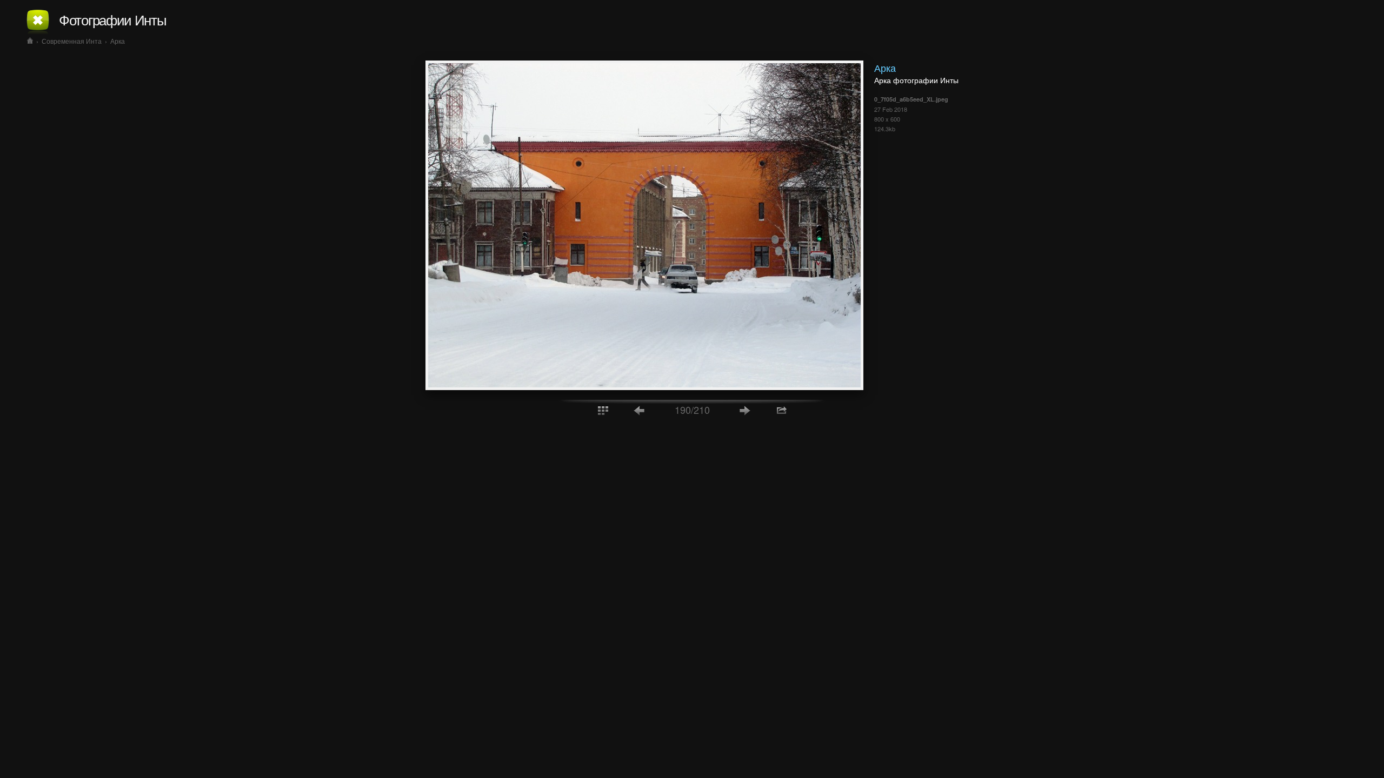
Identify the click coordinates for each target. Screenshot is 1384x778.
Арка (117, 40)
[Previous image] (639, 410)
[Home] (30, 40)
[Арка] (644, 386)
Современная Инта (72, 40)
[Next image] (745, 410)
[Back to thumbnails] (602, 410)
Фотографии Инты (113, 19)
